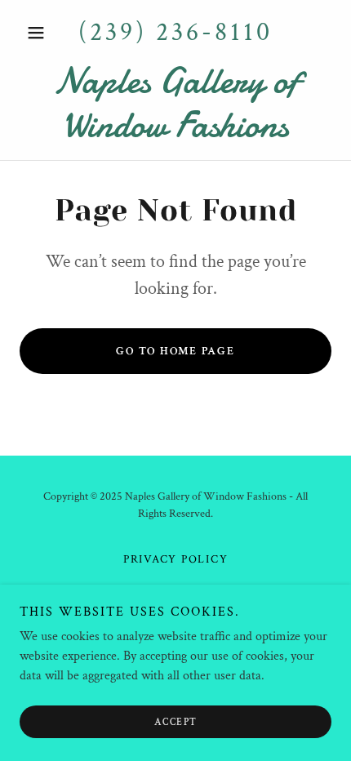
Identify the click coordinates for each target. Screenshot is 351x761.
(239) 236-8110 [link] (175, 32)
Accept (176, 722)
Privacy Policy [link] (176, 559)
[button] (43, 32)
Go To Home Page (175, 351)
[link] (175, 103)
